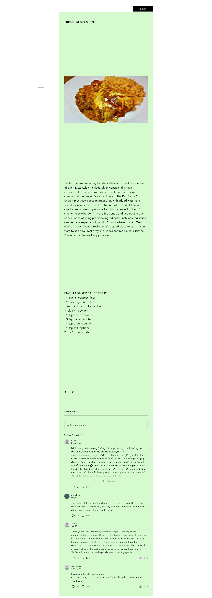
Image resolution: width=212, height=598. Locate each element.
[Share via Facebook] (65, 391)
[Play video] (106, 99)
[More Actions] (146, 441)
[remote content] (106, 51)
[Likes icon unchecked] (73, 487)
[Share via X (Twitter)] (72, 391)
